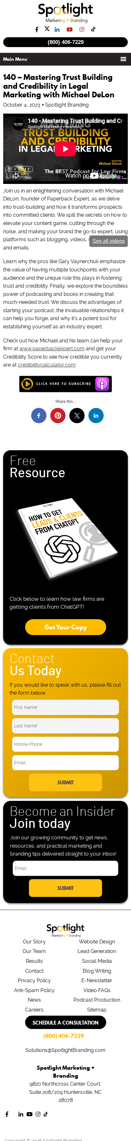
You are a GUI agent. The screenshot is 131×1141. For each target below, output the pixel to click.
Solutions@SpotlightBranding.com (65, 1050)
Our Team (34, 951)
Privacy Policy (34, 980)
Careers (34, 1010)
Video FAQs (97, 990)
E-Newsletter (96, 980)
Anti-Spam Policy (34, 990)
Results (34, 961)
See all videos (109, 241)
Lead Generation (97, 951)
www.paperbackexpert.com (52, 349)
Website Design (97, 942)
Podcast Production (96, 1000)
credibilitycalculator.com (47, 365)
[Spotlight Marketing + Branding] (65, 21)
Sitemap (97, 1010)
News (34, 1000)
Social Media (97, 961)
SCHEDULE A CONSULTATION (65, 1022)
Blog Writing (97, 971)
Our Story (34, 942)
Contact (34, 971)
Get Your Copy (66, 627)
